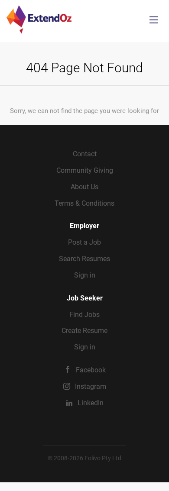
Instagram (90, 386)
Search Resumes (84, 259)
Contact (85, 154)
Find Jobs (84, 314)
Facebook (91, 370)
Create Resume (84, 330)
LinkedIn (91, 403)
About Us (84, 187)
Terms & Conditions (84, 203)
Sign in (84, 275)
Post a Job (84, 242)
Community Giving (84, 170)
